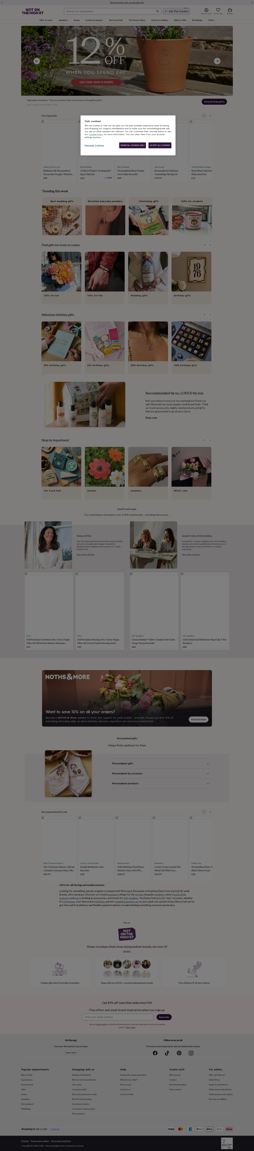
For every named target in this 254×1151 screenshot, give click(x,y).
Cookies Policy (96, 134)
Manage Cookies (94, 145)
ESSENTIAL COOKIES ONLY (133, 145)
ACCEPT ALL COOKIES (160, 145)
